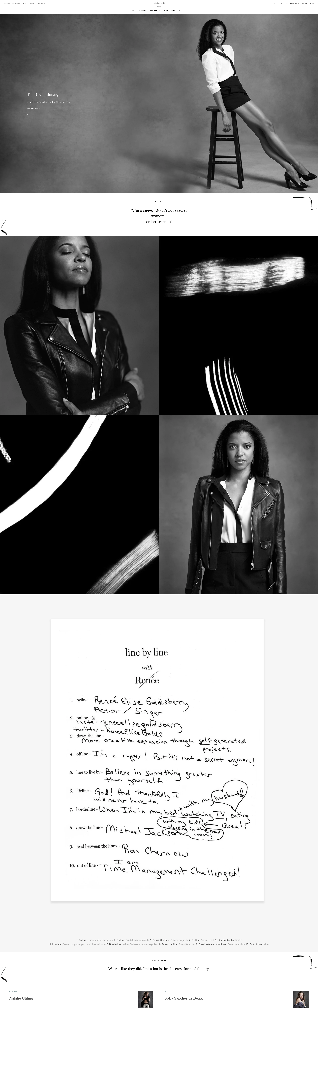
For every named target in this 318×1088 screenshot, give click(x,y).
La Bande (16, 3)
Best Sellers (169, 11)
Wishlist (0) (295, 3)
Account (284, 3)
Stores (33, 3)
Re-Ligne (41, 3)
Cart (312, 3)
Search (305, 3)
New (133, 11)
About (25, 3)
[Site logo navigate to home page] (159, 4)
